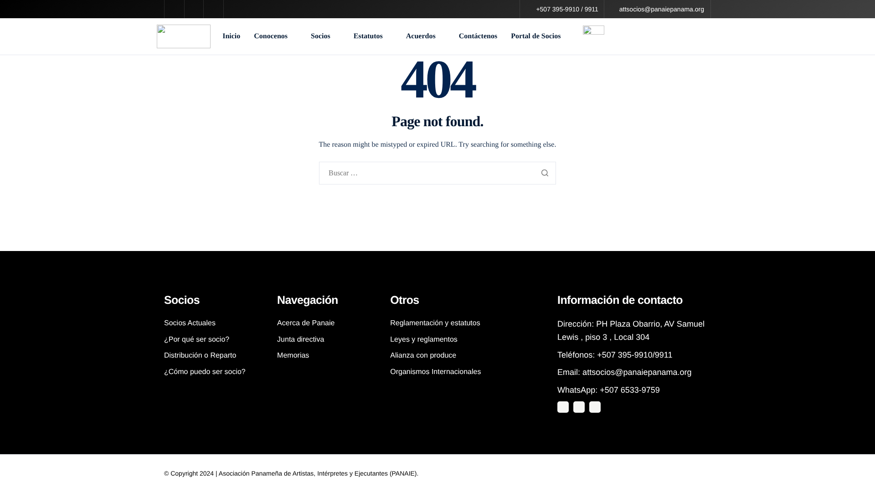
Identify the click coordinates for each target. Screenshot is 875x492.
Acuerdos (421, 36)
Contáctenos (478, 36)
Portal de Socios (536, 36)
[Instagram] (579, 407)
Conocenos (271, 36)
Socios (320, 36)
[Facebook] (595, 407)
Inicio (231, 36)
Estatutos (368, 36)
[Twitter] (563, 407)
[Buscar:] (437, 173)
